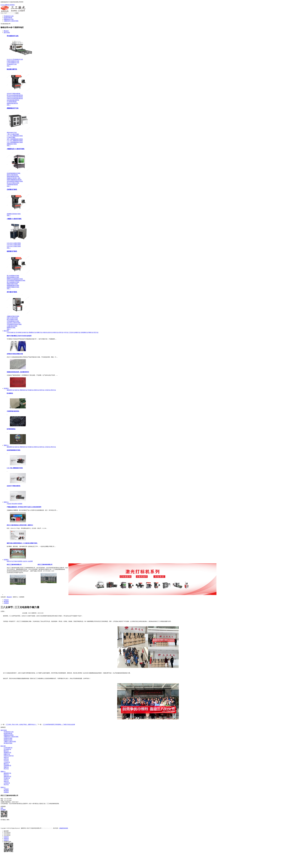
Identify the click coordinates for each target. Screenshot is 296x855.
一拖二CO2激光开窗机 (13, 134)
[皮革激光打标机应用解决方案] (18, 368)
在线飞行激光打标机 (12, 317)
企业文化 (25, 561)
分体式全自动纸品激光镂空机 (15, 98)
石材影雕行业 (84, 332)
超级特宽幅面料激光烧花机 (14, 179)
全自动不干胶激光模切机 (13, 93)
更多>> (9, 66)
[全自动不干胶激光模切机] (18, 500)
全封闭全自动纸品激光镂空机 (15, 96)
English (2, 4)
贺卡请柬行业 (19, 332)
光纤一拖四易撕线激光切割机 (15, 139)
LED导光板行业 (11, 332)
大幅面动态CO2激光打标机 (11, 21)
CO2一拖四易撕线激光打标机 (15, 142)
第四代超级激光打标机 (13, 277)
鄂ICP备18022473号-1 (47, 828)
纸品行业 (16, 390)
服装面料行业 (10, 390)
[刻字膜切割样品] (18, 443)
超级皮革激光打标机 (12, 283)
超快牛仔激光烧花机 (12, 174)
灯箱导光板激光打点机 (13, 61)
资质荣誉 (19, 561)
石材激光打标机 (8, 738)
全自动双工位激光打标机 (13, 322)
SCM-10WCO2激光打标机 (14, 246)
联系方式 (9, 561)
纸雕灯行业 (39, 332)
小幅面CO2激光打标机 (10, 741)
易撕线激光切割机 (9, 735)
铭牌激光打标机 (11, 327)
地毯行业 (55, 332)
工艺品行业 (72, 332)
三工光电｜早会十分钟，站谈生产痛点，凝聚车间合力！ (21, 724)
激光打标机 (4, 730)
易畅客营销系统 (63, 828)
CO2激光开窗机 (11, 137)
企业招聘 (30, 561)
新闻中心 (3, 787)
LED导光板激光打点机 (13, 62)
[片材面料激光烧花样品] (18, 426)
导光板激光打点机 (9, 16)
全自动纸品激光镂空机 (13, 100)
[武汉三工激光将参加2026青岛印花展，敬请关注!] (18, 540)
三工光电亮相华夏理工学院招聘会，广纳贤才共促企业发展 (59, 724)
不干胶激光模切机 (12, 101)
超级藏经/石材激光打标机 (14, 213)
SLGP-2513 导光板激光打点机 (15, 59)
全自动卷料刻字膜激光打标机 (15, 181)
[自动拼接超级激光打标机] (18, 465)
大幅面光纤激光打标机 (13, 316)
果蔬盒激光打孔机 (12, 132)
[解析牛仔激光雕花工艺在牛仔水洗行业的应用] (18, 350)
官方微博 (3, 809)
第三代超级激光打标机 (13, 282)
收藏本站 (7, 4)
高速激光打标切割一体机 (13, 178)
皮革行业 (60, 332)
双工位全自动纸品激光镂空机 (15, 95)
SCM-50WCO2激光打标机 (14, 243)
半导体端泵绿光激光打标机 (14, 324)
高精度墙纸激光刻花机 (13, 176)
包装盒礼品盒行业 (48, 332)
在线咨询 (6, 836)
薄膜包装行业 (23, 390)
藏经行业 (77, 332)
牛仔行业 (66, 332)
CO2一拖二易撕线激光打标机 (15, 135)
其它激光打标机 (8, 743)
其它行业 (95, 332)
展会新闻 (14, 503)
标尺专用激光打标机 (12, 319)
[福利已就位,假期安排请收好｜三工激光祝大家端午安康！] (18, 558)
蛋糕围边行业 (32, 332)
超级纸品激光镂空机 (12, 103)
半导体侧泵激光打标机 (13, 321)
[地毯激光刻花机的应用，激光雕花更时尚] (18, 387)
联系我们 (12, 4)
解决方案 (3, 746)
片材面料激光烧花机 (12, 184)
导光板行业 (30, 390)
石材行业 (41, 390)
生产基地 (14, 561)
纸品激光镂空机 (8, 17)
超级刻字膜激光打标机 (13, 287)
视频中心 (3, 771)
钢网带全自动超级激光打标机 (15, 279)
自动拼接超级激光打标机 (13, 173)
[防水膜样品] (18, 408)
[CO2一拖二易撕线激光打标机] (18, 482)
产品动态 (9, 503)
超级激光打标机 (8, 740)
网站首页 (6, 31)
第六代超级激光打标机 (13, 275)
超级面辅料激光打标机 (13, 285)
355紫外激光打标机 (12, 326)
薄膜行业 (90, 332)
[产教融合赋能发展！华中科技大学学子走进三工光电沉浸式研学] (18, 522)
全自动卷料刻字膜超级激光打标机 (16, 280)
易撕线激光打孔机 (9, 19)
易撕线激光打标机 (12, 144)
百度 (2, 808)
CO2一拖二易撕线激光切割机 (15, 140)
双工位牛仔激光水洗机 (13, 183)
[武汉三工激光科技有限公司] (13, 11)
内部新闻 (19, 503)
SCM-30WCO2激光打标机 (14, 244)
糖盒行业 (25, 332)
